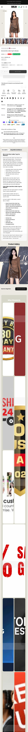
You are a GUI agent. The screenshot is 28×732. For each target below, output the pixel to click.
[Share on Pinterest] (7, 98)
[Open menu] (2, 7)
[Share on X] (5, 98)
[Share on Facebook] (2, 98)
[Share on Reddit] (13, 98)
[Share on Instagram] (21, 98)
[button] (14, 75)
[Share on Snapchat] (2, 101)
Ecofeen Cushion (21, 288)
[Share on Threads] (18, 98)
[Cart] (26, 7)
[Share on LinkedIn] (10, 98)
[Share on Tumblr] (16, 98)
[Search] (23, 7)
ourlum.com (5, 48)
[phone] (21, 7)
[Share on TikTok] (24, 98)
